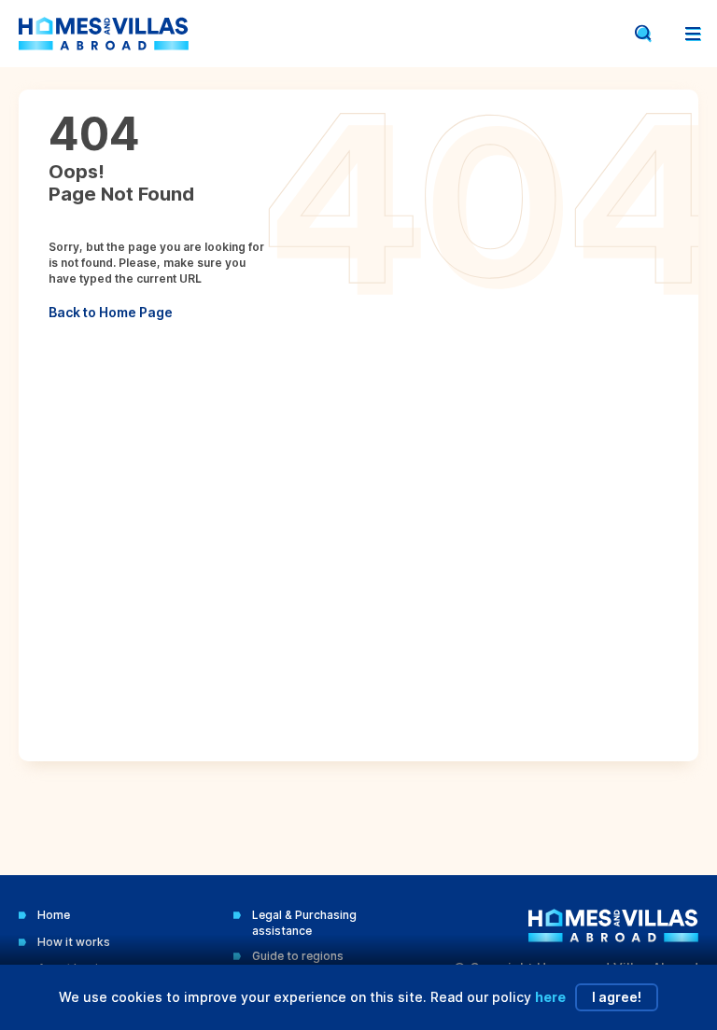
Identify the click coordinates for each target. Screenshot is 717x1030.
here (550, 997)
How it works (73, 942)
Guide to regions (298, 956)
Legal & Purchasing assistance (304, 923)
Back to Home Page (111, 312)
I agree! (616, 997)
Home (53, 915)
